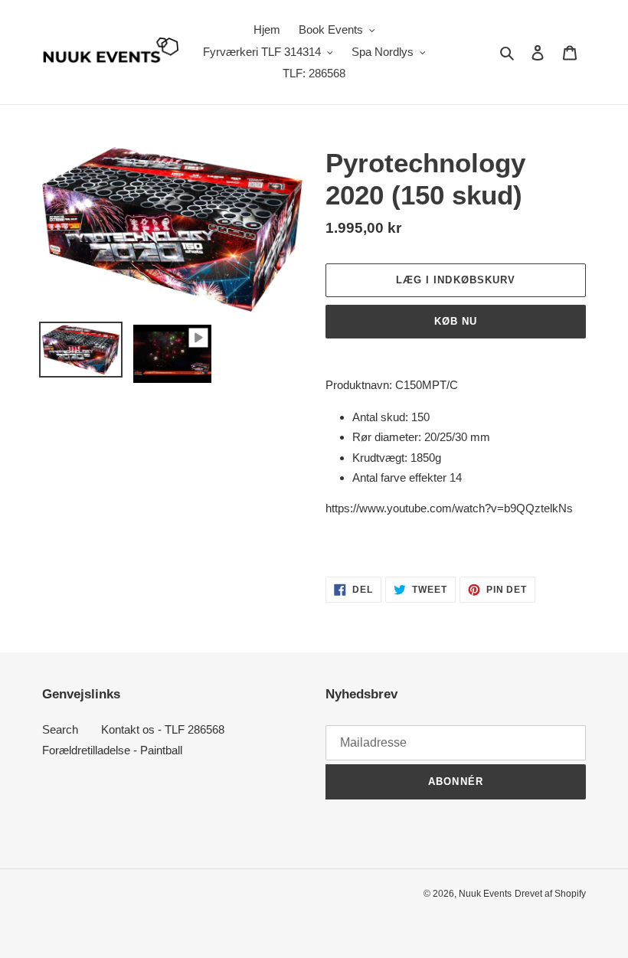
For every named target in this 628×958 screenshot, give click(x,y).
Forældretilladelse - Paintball (112, 750)
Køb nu (455, 321)
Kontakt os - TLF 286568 (162, 729)
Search (60, 729)
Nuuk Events (485, 893)
